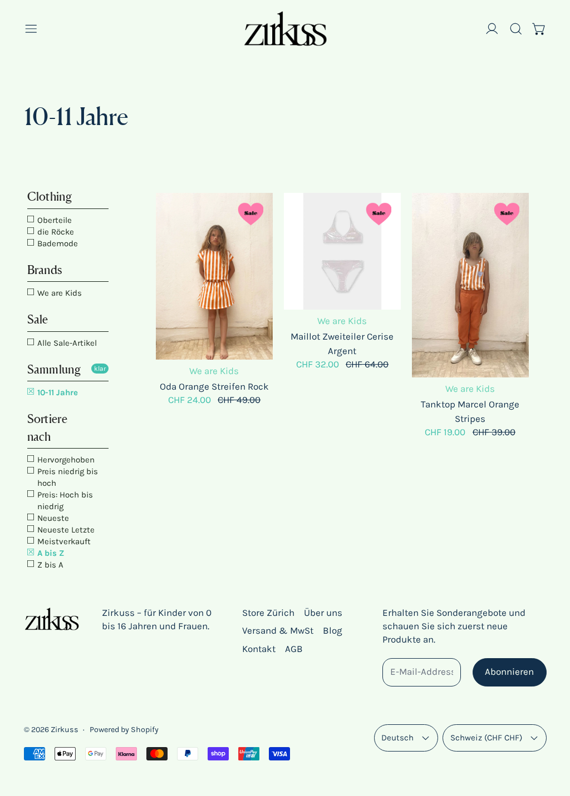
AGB (294, 648)
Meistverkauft (63, 541)
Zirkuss (64, 729)
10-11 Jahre (56, 392)
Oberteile (53, 220)
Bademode (56, 243)
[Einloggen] (492, 29)
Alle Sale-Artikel (66, 343)
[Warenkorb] (539, 29)
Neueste (52, 518)
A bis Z (49, 553)
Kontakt (259, 648)
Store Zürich (268, 612)
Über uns (323, 612)
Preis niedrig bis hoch (66, 477)
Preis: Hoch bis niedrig (64, 500)
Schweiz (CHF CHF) (486, 738)
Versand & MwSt (277, 630)
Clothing (49, 196)
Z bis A (49, 565)
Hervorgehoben (65, 460)
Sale (37, 319)
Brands (44, 270)
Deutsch (397, 738)
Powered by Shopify (124, 729)
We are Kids (58, 293)
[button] (516, 29)
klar (100, 368)
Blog (332, 630)
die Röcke (54, 232)
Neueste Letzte (65, 530)
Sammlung (54, 369)
